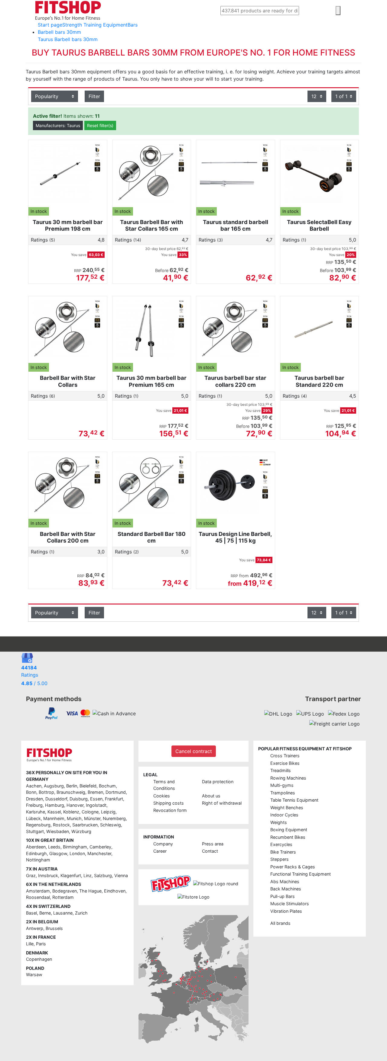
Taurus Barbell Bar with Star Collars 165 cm (151, 225)
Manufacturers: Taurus (58, 125)
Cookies (161, 795)
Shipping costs (168, 803)
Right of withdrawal (222, 803)
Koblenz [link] (71, 811)
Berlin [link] (71, 785)
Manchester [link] (99, 853)
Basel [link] (31, 912)
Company (163, 843)
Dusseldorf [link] (56, 798)
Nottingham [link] (38, 859)
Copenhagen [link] (39, 959)
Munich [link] (74, 818)
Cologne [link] (90, 811)
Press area (212, 843)
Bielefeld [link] (88, 785)
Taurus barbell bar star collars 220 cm (235, 381)
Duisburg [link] (79, 798)
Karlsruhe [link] (35, 811)
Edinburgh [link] (36, 853)
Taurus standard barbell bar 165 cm (235, 225)
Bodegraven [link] (64, 890)
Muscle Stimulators (289, 903)
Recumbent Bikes (287, 837)
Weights (278, 822)
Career (160, 851)
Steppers (279, 859)
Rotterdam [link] (63, 897)
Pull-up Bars (282, 896)
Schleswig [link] (110, 824)
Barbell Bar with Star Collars (68, 381)
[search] (338, 10)
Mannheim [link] (53, 818)
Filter (94, 96)
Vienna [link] (121, 875)
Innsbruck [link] (48, 875)
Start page (50, 25)
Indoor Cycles (284, 814)
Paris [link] (41, 943)
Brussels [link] (54, 928)
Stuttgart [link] (35, 831)
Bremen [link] (95, 792)
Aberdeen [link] (36, 846)
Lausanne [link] (63, 912)
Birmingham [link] (75, 846)
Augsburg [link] (54, 785)
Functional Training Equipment (300, 874)
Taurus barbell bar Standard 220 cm (319, 381)
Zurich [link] (81, 912)
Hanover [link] (75, 805)
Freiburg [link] (34, 805)
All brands (280, 923)
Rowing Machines (288, 778)
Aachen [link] (33, 785)
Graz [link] (31, 875)
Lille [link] (30, 943)
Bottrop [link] (46, 792)
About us (211, 795)
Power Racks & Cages (292, 866)
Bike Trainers (283, 851)
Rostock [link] (61, 824)
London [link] (77, 853)
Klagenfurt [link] (70, 875)
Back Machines (285, 888)
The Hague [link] (90, 890)
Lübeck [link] (33, 818)
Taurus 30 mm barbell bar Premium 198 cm (68, 225)
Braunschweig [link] (71, 792)
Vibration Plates (286, 911)
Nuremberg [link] (114, 818)
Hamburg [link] (54, 805)
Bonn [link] (31, 792)
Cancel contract (193, 751)
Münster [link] (92, 818)
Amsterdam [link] (38, 890)
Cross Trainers (285, 755)
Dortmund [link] (116, 792)
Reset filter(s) (100, 125)
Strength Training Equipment (95, 25)
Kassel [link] (54, 811)
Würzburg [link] (81, 831)
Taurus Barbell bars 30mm (68, 39)
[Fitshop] (68, 10)
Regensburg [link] (38, 824)
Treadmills (280, 770)
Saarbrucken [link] (85, 824)
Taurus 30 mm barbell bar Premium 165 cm (151, 381)
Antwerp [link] (34, 928)
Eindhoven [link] (114, 890)
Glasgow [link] (58, 853)
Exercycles (281, 844)
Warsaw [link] (34, 974)
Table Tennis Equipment (294, 800)
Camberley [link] (100, 846)
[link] (51, 713)
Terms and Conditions (164, 785)
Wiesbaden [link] (57, 831)
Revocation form (170, 810)
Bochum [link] (107, 785)
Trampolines (282, 792)
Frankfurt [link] (114, 798)
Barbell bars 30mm (59, 32)
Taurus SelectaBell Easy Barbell (319, 225)
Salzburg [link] (103, 875)
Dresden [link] (34, 798)
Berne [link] (45, 912)
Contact (210, 851)
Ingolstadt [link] (96, 805)
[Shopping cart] (358, 11)
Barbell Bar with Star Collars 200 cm (68, 537)
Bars (133, 25)
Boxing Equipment (288, 829)
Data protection (217, 781)
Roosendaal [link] (38, 897)
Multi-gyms (282, 785)
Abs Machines (284, 881)
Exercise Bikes (285, 763)
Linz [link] (87, 875)
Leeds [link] (54, 846)
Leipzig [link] (108, 811)
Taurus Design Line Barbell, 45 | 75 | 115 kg (235, 537)
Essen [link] (96, 798)
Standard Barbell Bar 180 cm (152, 537)
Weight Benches (286, 807)
